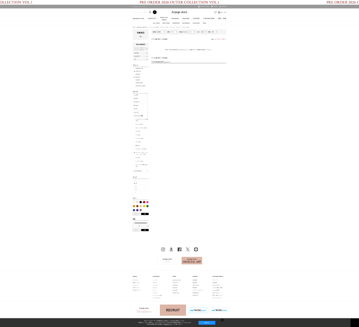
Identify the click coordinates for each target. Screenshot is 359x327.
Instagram (163, 249)
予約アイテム (136, 287)
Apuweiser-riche (138, 18)
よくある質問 (215, 290)
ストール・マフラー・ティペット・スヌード (170, 27)
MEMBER (224, 6)
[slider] (134, 223)
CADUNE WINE (209, 18)
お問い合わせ (195, 285)
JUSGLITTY (152, 18)
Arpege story (167, 260)
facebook (179, 249)
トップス (155, 280)
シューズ (155, 292)
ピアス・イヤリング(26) (141, 127)
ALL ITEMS (156, 23)
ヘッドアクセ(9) (139, 138)
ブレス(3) (138, 131)
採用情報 (194, 282)
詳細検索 (155, 12)
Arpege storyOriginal (164, 18)
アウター (155, 282)
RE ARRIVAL (186, 23)
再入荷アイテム (137, 290)
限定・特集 (222, 18)
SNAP (204, 23)
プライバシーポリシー (198, 290)
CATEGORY (196, 23)
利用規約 (194, 287)
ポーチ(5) (138, 157)
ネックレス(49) (139, 124)
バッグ (154, 290)
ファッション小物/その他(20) (141, 165)
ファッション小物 (154, 27)
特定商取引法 (195, 292)
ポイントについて (216, 298)
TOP (134, 27)
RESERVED (176, 23)
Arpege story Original (140, 85)
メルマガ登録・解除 (217, 287)
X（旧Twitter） (188, 249)
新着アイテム (136, 282)
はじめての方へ (216, 285)
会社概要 (194, 280)
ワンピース (155, 285)
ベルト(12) (138, 141)
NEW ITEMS (166, 23)
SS (188, 27)
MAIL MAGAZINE (205, 6)
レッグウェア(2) (139, 161)
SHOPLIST (195, 295)
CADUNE (196, 18)
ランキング (135, 285)
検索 (145, 213)
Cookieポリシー (168, 324)
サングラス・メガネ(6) (141, 149)
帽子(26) (137, 145)
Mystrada (186, 18)
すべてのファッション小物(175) (142, 120)
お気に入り (215, 12)
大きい (223, 39)
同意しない (222, 320)
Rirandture (175, 18)
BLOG (171, 249)
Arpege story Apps (192, 260)
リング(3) (138, 134)
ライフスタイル (157, 298)
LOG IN (215, 6)
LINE (196, 249)
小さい (219, 39)
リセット (136, 213)
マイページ (215, 280)
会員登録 (214, 282)
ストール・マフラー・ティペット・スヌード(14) (142, 153)
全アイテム (135, 280)
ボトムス (155, 287)
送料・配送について (217, 295)
